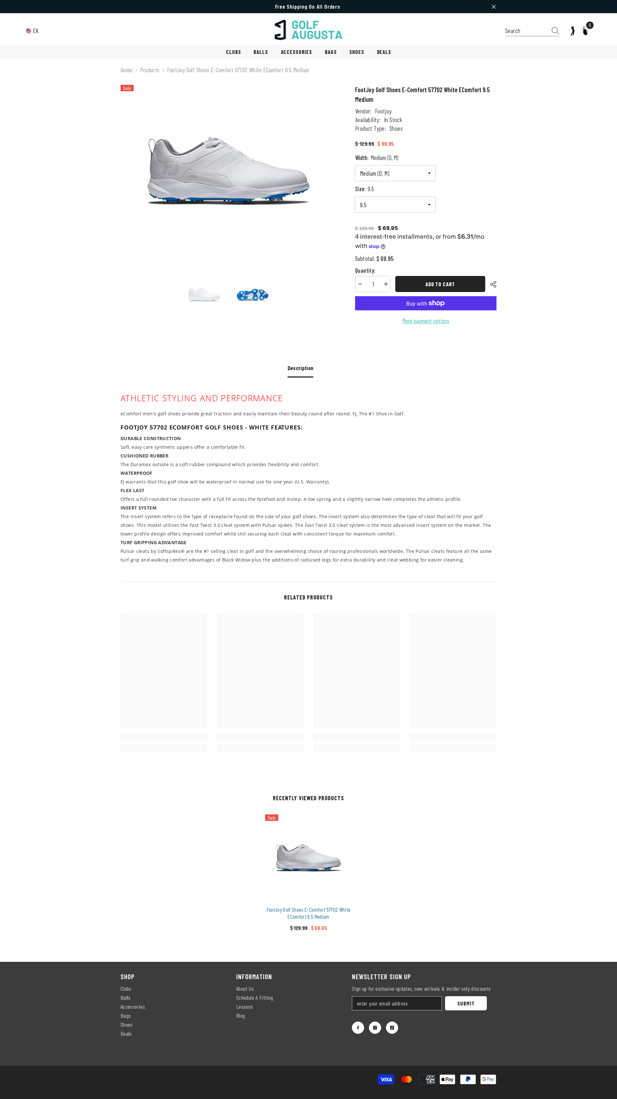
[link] (164, 737)
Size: (364, 188)
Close (493, 6)
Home (127, 70)
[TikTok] (392, 1028)
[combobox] (526, 30)
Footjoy (383, 111)
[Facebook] (358, 1028)
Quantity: (365, 270)
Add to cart (440, 284)
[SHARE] (490, 284)
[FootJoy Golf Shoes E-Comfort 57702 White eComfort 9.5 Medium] (308, 857)
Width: (376, 157)
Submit (465, 1003)
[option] (228, 171)
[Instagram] (375, 1028)
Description (301, 367)
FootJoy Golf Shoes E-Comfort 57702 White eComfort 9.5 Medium (309, 913)
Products (150, 70)
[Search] (532, 30)
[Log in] (572, 31)
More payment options (425, 320)
